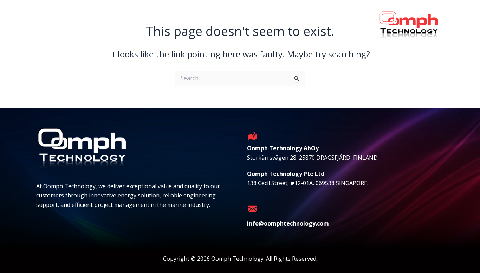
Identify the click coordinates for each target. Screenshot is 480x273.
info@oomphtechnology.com (288, 223)
